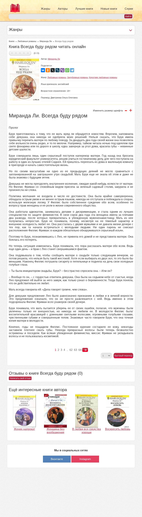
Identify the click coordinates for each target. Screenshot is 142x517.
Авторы (63, 8)
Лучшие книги (84, 8)
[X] (53, 70)
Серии (129, 8)
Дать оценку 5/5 (27, 53)
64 (80, 349)
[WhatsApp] (67, 70)
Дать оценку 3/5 (20, 53)
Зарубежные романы (77, 77)
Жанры (45, 8)
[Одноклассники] (48, 70)
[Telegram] (72, 70)
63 (75, 349)
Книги (11, 41)
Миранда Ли (46, 41)
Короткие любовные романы (103, 77)
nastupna (85, 350)
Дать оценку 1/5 (12, 53)
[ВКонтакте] (43, 70)
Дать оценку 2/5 (16, 53)
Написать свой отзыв (20, 378)
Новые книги (109, 8)
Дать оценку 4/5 (24, 53)
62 (71, 349)
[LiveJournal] (57, 70)
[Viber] (62, 70)
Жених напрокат (24, 429)
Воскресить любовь (117, 429)
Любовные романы (27, 41)
